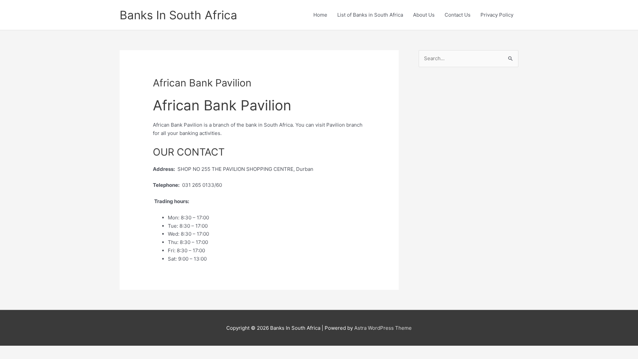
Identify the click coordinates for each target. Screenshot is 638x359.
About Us (424, 15)
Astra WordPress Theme (383, 328)
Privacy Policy (496, 15)
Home (320, 15)
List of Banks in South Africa (370, 15)
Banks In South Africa (178, 15)
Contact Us (458, 15)
